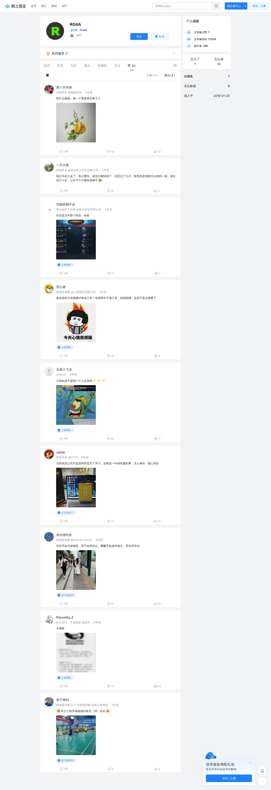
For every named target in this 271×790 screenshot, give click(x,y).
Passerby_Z (64, 617)
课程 (54, 6)
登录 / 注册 (229, 778)
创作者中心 (234, 6)
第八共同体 (64, 87)
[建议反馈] (262, 771)
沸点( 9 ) (169, 75)
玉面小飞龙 (64, 369)
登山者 (61, 287)
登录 (259, 6)
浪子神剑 (62, 700)
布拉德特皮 (64, 535)
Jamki (60, 452)
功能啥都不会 (65, 204)
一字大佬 (62, 165)
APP (64, 6)
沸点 (44, 6)
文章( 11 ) (153, 75)
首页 (33, 6)
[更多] (262, 781)
